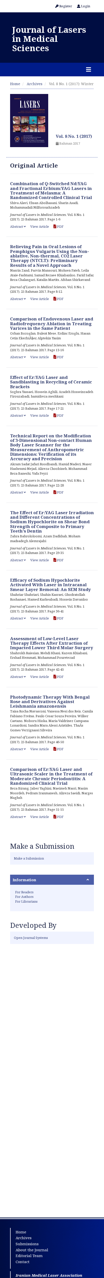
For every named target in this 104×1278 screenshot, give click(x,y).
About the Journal (32, 1249)
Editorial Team (29, 1255)
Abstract (17, 226)
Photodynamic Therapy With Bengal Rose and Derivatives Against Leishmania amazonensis (50, 701)
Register (65, 6)
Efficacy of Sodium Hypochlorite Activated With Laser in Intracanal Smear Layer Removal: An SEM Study (50, 584)
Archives (34, 83)
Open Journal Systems (31, 937)
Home (15, 83)
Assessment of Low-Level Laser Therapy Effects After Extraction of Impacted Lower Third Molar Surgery (51, 643)
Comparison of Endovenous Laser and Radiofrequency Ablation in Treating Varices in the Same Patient (51, 323)
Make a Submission (29, 858)
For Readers (24, 892)
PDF (60, 226)
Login (85, 6)
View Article (39, 226)
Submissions (27, 1243)
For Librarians (26, 901)
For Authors (24, 896)
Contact (23, 1261)
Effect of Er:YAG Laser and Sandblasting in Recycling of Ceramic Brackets (51, 381)
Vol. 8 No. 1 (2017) (74, 136)
